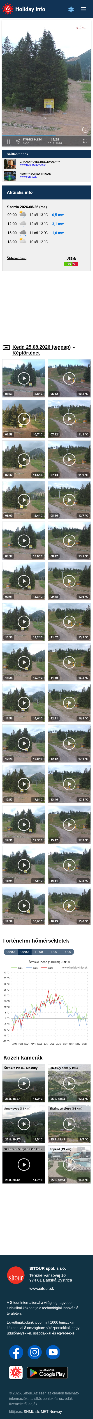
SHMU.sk (31, 1412)
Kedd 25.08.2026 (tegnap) (41, 347)
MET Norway (51, 1412)
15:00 (53, 952)
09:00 (25, 952)
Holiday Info (19, 5)
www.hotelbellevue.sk (33, 164)
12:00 (39, 952)
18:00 (67, 952)
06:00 (11, 952)
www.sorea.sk (28, 176)
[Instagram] (35, 1352)
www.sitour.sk (41, 1288)
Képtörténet (26, 353)
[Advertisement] (46, 304)
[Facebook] (16, 1352)
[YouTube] (53, 1352)
